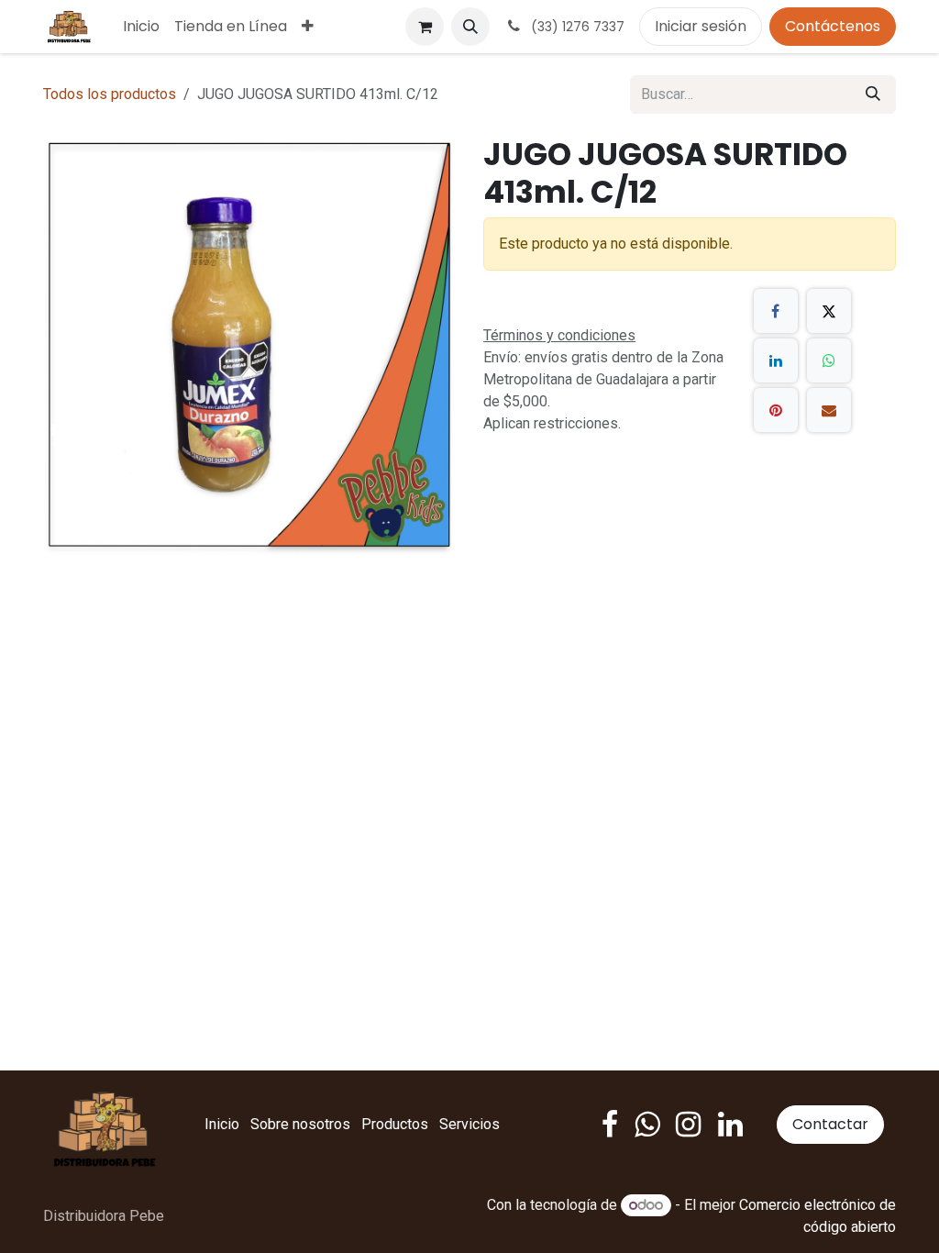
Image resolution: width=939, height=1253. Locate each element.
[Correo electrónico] (829, 410)
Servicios (469, 1124)
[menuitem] (141, 26)
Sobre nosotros (300, 1124)
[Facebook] (776, 311)
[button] (470, 26)
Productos (394, 1124)
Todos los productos (109, 94)
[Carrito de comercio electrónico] (424, 26)
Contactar (830, 1124)
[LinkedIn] (776, 360)
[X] (829, 311)
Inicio (221, 1124)
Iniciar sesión (700, 26)
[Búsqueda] (873, 94)
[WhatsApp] (829, 360)
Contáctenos (832, 26)
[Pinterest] (776, 410)
